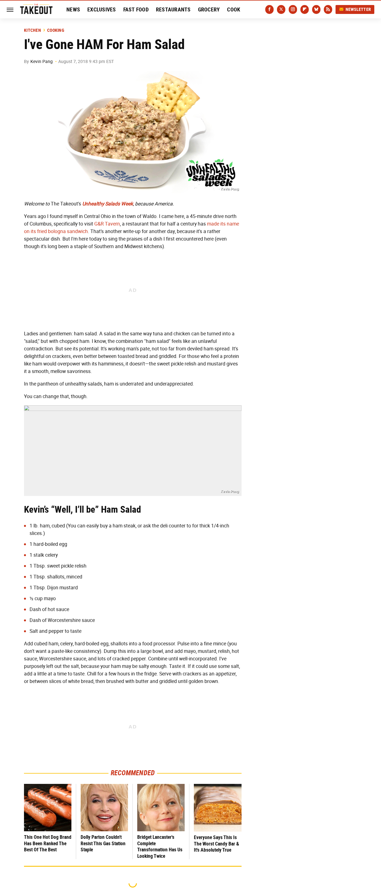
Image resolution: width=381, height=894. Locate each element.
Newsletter (358, 9)
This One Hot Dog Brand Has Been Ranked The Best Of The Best (47, 843)
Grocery (209, 9)
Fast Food (136, 9)
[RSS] (328, 9)
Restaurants (173, 9)
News (73, 9)
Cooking (55, 30)
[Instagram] (293, 9)
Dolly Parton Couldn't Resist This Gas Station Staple (103, 843)
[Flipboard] (304, 9)
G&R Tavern (107, 224)
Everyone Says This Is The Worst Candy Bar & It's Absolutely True (216, 843)
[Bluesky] (316, 9)
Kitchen (32, 30)
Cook (233, 9)
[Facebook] (269, 9)
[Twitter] (281, 9)
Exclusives (101, 9)
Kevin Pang (41, 61)
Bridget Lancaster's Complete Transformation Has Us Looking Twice (159, 846)
